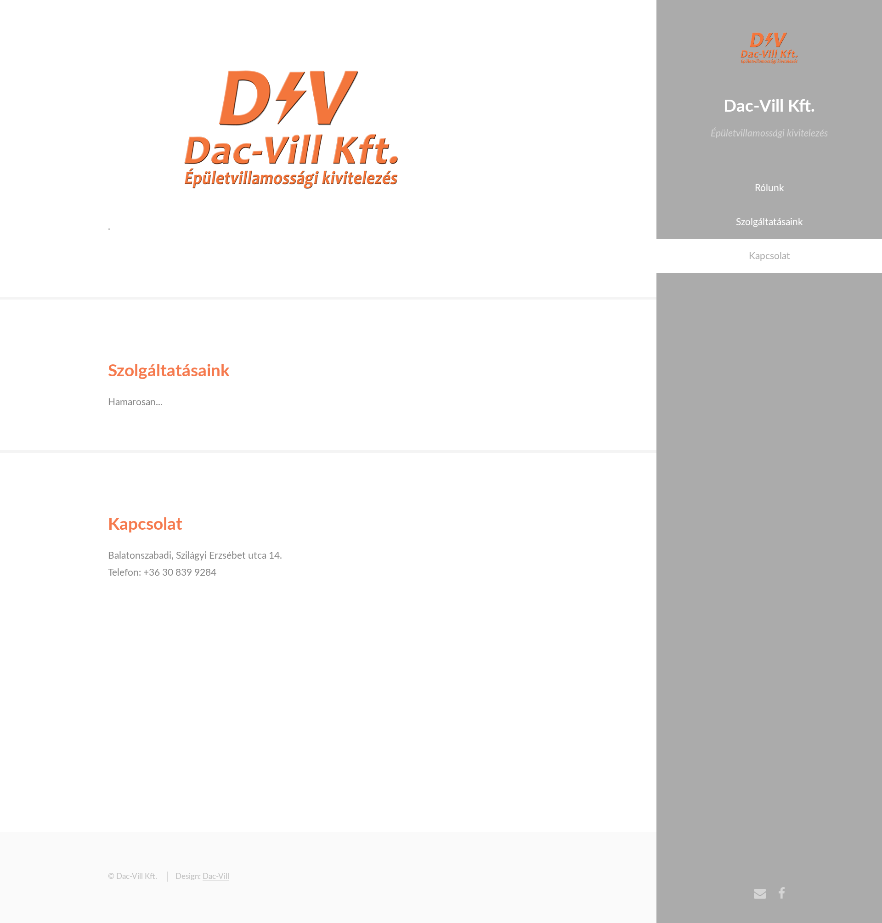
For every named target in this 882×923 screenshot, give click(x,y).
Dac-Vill (216, 876)
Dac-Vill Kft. (769, 106)
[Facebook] (781, 895)
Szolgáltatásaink (769, 222)
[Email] (760, 895)
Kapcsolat (769, 256)
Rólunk (769, 188)
